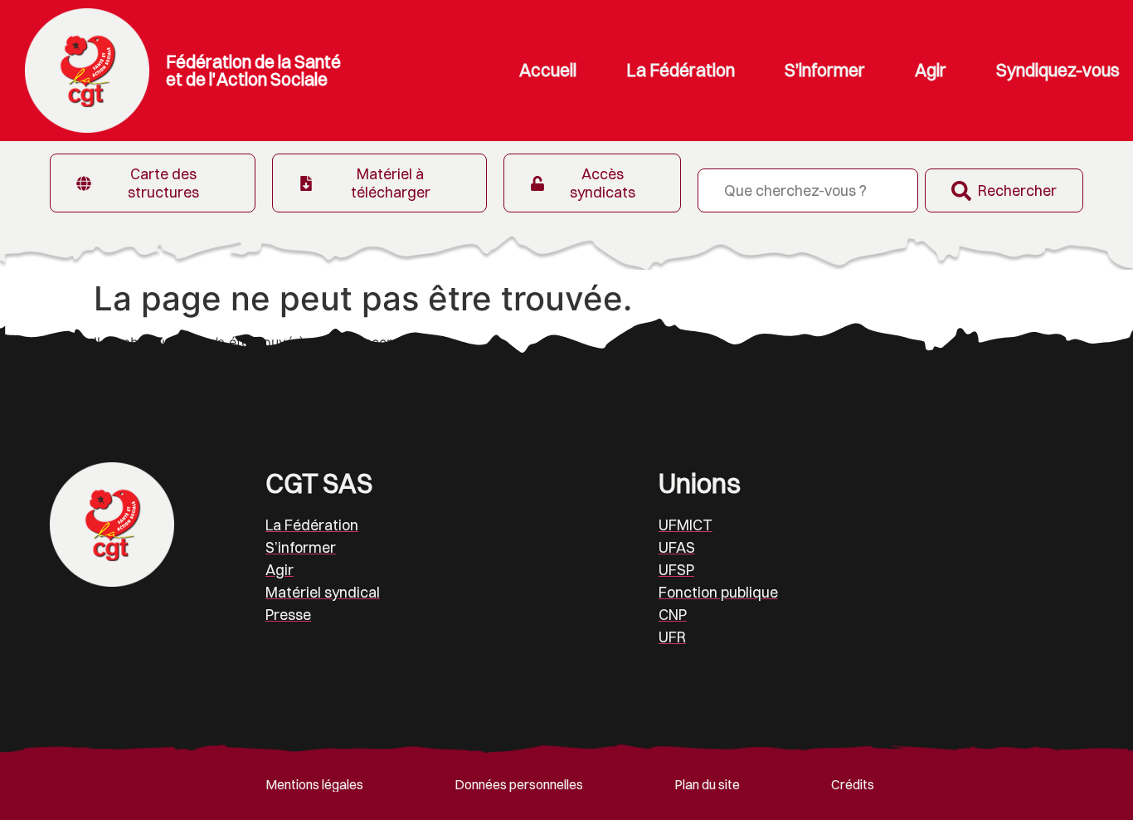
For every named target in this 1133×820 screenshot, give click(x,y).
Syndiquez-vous (1058, 70)
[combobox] (808, 190)
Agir (930, 70)
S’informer (825, 70)
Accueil (547, 70)
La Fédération (680, 70)
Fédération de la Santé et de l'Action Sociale (253, 70)
